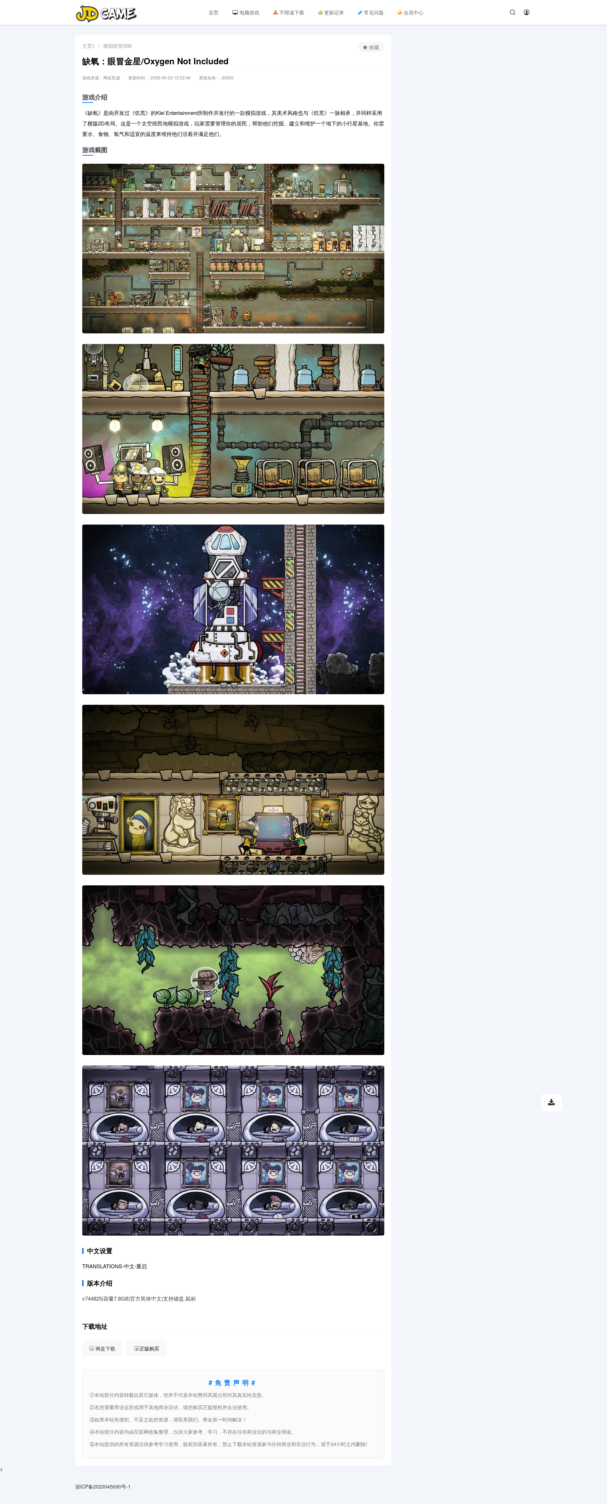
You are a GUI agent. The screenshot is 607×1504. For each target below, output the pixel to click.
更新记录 (334, 12)
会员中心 (413, 12)
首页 (213, 12)
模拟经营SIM (117, 45)
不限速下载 (292, 12)
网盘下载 (105, 1348)
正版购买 (149, 1348)
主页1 (88, 45)
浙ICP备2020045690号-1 (103, 1486)
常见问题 (374, 12)
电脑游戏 (249, 12)
